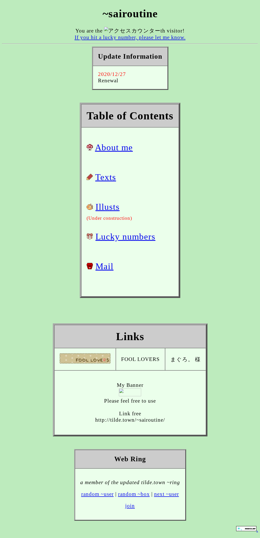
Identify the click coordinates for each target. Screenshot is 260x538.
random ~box (134, 494)
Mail (104, 266)
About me (114, 147)
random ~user (97, 494)
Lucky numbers (125, 236)
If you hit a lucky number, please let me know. (130, 37)
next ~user (166, 494)
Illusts (107, 207)
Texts (105, 177)
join (130, 506)
